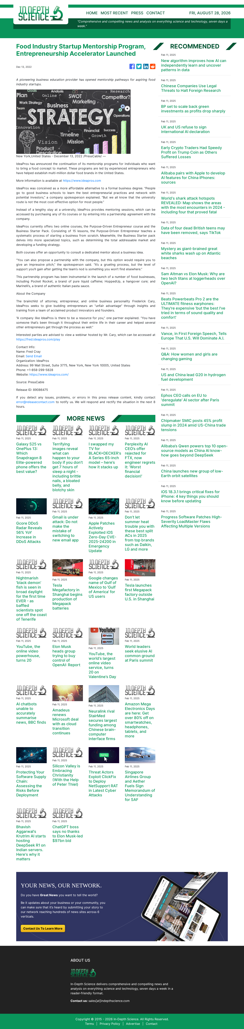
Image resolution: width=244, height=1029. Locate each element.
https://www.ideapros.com (82, 180)
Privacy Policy (110, 1024)
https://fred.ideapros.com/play (38, 339)
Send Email (34, 356)
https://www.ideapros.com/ (49, 374)
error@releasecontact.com (35, 402)
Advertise (133, 1024)
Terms (89, 1024)
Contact (151, 1024)
